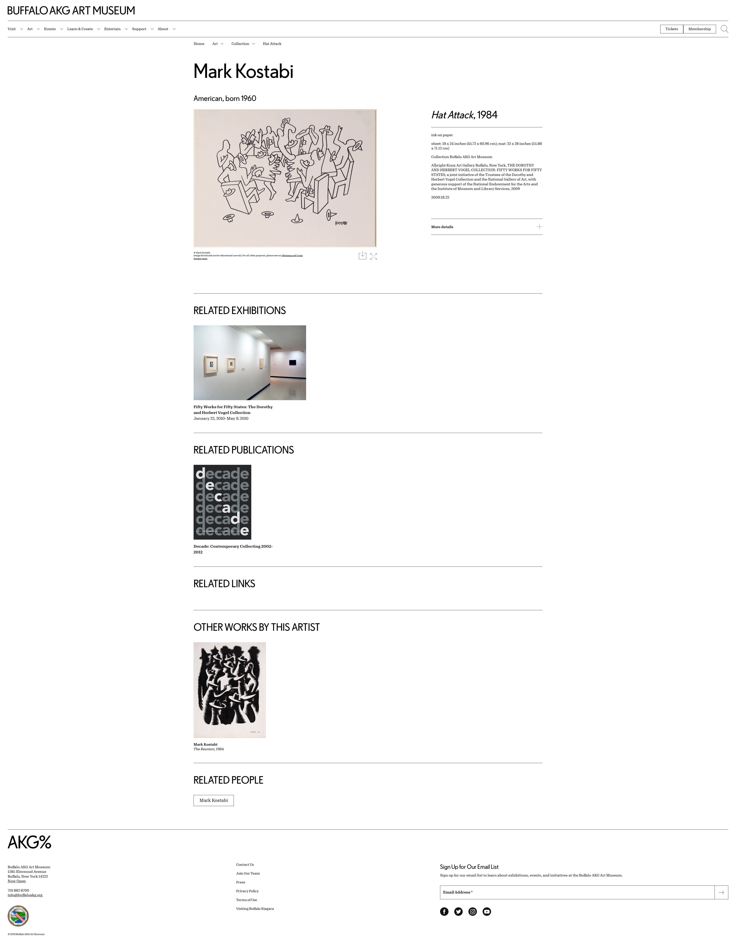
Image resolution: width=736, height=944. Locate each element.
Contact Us (245, 864)
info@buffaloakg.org (25, 895)
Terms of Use (246, 900)
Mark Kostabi (244, 70)
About (163, 29)
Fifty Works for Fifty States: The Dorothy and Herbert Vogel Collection (233, 410)
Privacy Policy (247, 891)
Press (240, 882)
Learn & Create (80, 29)
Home (199, 43)
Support (139, 29)
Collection (240, 43)
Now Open (17, 881)
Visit (12, 29)
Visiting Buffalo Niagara (255, 908)
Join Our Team (248, 873)
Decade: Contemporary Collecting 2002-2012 (233, 549)
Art (30, 29)
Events (50, 29)
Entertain (112, 29)
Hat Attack (272, 43)
